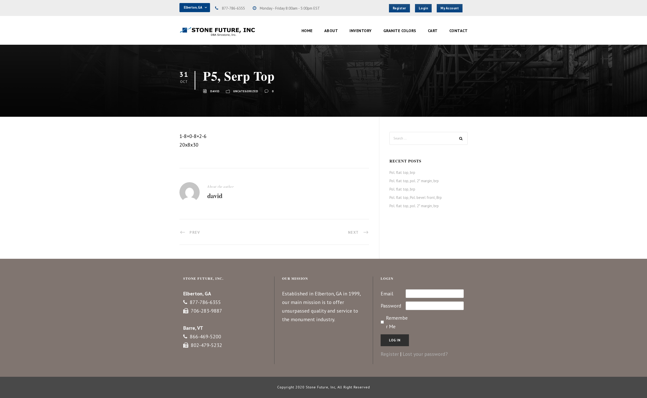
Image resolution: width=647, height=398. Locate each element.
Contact (458, 30)
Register (390, 354)
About (331, 30)
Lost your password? (425, 354)
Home (307, 30)
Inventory (361, 30)
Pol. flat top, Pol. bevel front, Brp (415, 197)
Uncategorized (245, 91)
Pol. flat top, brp (402, 172)
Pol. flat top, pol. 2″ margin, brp (414, 180)
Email (387, 293)
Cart (433, 30)
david (215, 91)
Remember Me (397, 322)
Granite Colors (399, 30)
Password (391, 305)
